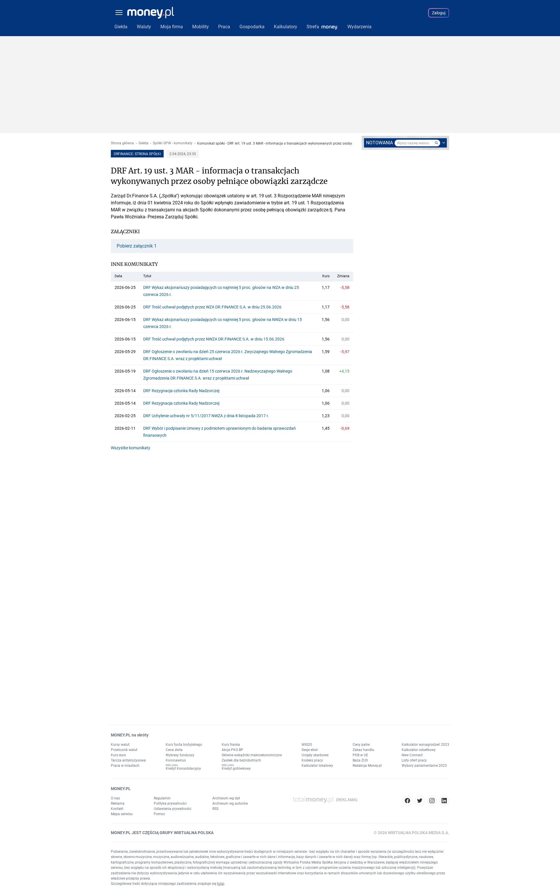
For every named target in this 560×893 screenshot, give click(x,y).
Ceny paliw (361, 745)
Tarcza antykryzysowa (128, 760)
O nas (115, 798)
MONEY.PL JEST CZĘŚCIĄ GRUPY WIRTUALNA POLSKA (162, 832)
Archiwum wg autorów (230, 803)
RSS (215, 809)
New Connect (412, 755)
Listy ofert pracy (414, 760)
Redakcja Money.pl (367, 766)
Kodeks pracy (312, 760)
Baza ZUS (360, 760)
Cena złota (174, 750)
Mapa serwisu (122, 814)
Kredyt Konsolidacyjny (183, 768)
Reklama (118, 803)
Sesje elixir (310, 750)
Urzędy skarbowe (315, 755)
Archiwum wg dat (226, 798)
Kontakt (117, 809)
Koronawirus (176, 760)
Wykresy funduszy (180, 755)
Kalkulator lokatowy (317, 766)
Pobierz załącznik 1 (137, 246)
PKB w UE (360, 755)
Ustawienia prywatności (172, 809)
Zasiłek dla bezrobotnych (241, 760)
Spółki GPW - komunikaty (172, 143)
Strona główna (122, 143)
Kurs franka (231, 745)
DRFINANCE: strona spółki (137, 154)
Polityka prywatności (170, 803)
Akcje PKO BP (232, 750)
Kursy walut (120, 745)
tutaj (220, 884)
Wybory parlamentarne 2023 (424, 766)
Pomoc (159, 814)
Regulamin (162, 798)
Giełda (143, 143)
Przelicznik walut (124, 750)
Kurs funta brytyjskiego (184, 745)
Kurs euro (118, 755)
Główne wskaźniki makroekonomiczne (252, 755)
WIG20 (307, 745)
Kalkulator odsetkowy (419, 750)
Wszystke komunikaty (130, 447)
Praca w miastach (125, 766)
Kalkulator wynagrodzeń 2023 (425, 745)
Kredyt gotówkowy (236, 768)
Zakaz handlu (363, 750)
